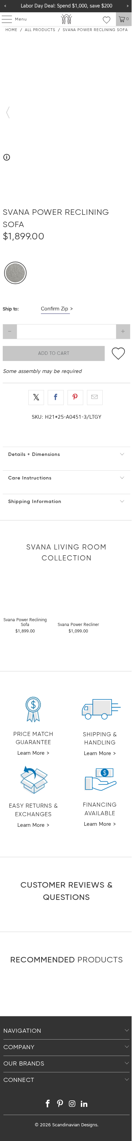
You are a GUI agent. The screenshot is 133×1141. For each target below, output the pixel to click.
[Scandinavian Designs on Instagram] (72, 1105)
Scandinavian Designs (74, 1125)
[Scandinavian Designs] (66, 19)
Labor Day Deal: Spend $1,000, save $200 (66, 6)
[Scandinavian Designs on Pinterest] (60, 1105)
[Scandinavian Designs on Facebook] (48, 1105)
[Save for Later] (118, 353)
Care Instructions (29, 478)
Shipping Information (34, 501)
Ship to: (11, 309)
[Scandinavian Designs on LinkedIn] (84, 1105)
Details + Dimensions (34, 454)
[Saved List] (106, 19)
